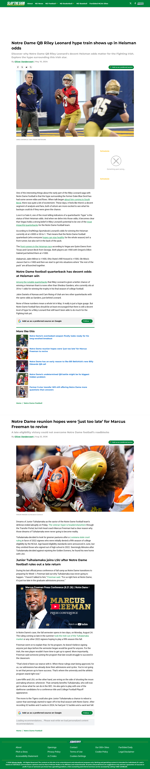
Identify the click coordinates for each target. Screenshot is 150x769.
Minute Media (17, 762)
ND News (39, 3)
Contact (73, 747)
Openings (52, 747)
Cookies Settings (78, 756)
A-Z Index (52, 756)
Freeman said (53, 577)
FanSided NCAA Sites (99, 3)
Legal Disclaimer (126, 751)
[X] (131, 3)
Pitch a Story (22, 751)
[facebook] (135, 3)
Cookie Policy (101, 751)
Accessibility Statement (27, 756)
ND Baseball (81, 3)
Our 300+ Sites (102, 747)
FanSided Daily (126, 747)
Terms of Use (76, 751)
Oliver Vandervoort (24, 62)
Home (18, 403)
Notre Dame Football (33, 403)
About (30, 3)
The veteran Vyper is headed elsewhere (67, 525)
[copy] (30, 67)
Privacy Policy (54, 751)
